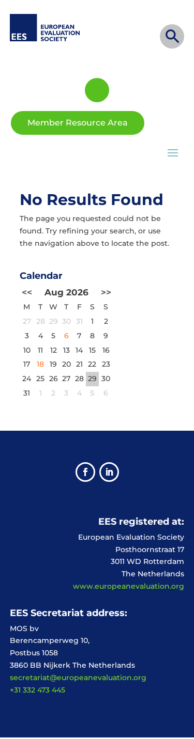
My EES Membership (97, 90)
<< (27, 292)
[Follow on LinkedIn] (109, 472)
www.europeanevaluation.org (128, 586)
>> (106, 292)
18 (40, 364)
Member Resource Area (77, 123)
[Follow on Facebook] (85, 472)
